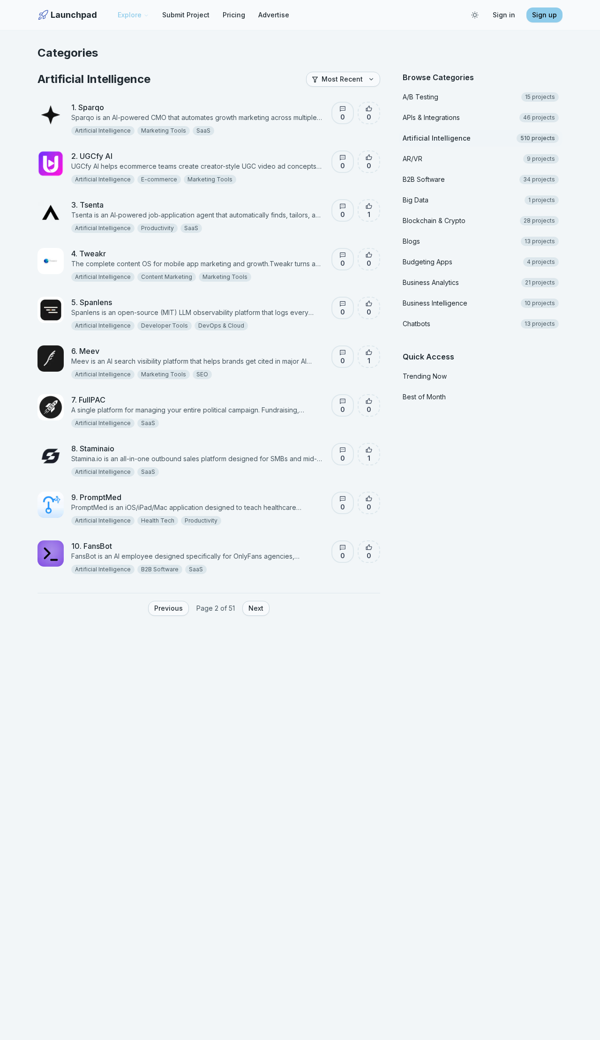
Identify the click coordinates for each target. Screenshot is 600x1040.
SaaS (203, 130)
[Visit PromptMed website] (128, 497)
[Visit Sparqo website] (110, 107)
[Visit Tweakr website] (112, 253)
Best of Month (424, 397)
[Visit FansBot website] (118, 546)
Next (255, 608)
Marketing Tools (163, 130)
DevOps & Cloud (221, 325)
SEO (202, 374)
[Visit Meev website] (106, 351)
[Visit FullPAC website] (112, 400)
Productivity (157, 228)
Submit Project (186, 15)
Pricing (234, 15)
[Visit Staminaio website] (121, 448)
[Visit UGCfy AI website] (119, 156)
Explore (130, 15)
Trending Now (425, 376)
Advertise (273, 15)
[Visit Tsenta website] (110, 205)
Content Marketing (166, 276)
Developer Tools (164, 325)
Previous (168, 608)
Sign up (544, 15)
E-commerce (159, 179)
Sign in (504, 15)
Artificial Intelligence (103, 130)
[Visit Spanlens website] (118, 302)
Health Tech (157, 520)
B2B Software (160, 569)
